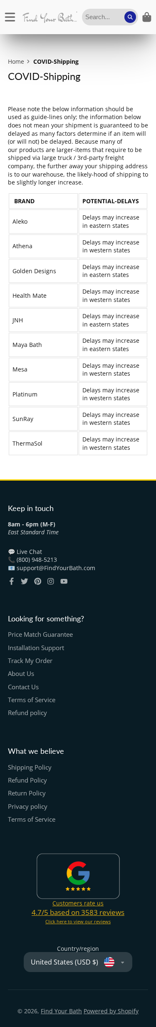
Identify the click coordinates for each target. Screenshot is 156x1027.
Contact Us (23, 687)
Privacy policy (27, 806)
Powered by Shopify (111, 1011)
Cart (147, 17)
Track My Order (30, 660)
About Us (21, 673)
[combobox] (110, 17)
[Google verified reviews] (78, 876)
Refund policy (27, 712)
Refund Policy (27, 780)
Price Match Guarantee (40, 634)
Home (16, 61)
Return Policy (27, 793)
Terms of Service (31, 699)
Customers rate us (78, 903)
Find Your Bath (61, 1011)
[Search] (130, 17)
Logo (50, 17)
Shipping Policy (30, 767)
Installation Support (36, 647)
